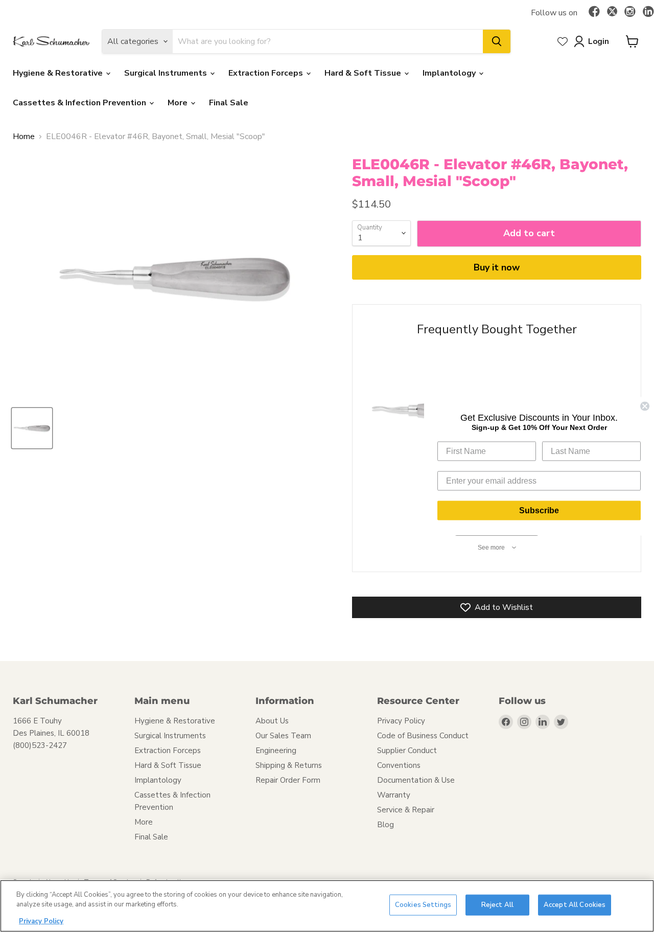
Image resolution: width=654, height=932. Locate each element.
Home (24, 136)
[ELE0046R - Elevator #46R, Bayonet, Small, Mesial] (32, 428)
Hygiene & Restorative (59, 73)
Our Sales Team (283, 736)
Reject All (497, 905)
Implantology (450, 73)
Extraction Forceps (266, 73)
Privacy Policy (401, 721)
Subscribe (539, 510)
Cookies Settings (423, 905)
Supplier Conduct (407, 750)
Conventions (399, 765)
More (179, 102)
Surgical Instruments (166, 73)
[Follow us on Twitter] (612, 12)
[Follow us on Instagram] (630, 12)
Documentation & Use (416, 780)
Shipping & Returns (288, 765)
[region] (327, 906)
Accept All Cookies (574, 905)
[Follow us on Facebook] (594, 12)
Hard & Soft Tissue (363, 73)
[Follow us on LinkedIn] (648, 12)
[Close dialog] (645, 406)
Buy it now (497, 267)
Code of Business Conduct (423, 736)
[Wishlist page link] (562, 41)
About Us (272, 721)
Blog (385, 825)
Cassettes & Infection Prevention (80, 102)
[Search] (496, 41)
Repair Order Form (287, 780)
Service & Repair (405, 810)
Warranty (393, 795)
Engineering (275, 750)
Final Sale (228, 102)
